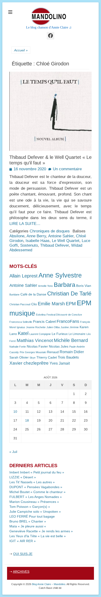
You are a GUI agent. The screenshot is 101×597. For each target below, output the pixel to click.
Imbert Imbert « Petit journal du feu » (36, 472)
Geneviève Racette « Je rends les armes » (41, 531)
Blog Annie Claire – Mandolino (48, 584)
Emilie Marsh (51, 303)
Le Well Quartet (65, 240)
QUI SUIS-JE (22, 554)
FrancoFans (68, 321)
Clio (34, 304)
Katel (23, 333)
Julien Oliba (53, 327)
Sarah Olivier (19, 357)
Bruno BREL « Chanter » (27, 521)
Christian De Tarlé (69, 293)
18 (27, 420)
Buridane (14, 294)
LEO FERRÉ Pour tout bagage (32, 516)
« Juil (13, 452)
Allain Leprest (23, 275)
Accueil (21, 50)
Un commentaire (67, 169)
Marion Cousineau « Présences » (34, 502)
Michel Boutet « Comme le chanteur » (37, 492)
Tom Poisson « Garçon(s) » (29, 506)
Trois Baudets (68, 357)
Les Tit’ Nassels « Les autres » (32, 482)
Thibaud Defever (54, 245)
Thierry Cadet (46, 357)
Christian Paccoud (19, 304)
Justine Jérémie (70, 327)
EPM (71, 303)
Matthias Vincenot (35, 340)
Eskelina (41, 314)
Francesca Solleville (20, 321)
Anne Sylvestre (60, 275)
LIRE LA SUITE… (24, 223)
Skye (32, 357)
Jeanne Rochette (36, 327)
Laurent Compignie (40, 334)
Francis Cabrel (44, 321)
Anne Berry (36, 236)
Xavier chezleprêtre (29, 363)
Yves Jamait (60, 363)
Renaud (53, 352)
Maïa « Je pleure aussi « (28, 526)
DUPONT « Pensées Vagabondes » (35, 487)
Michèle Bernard (71, 340)
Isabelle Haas (38, 240)
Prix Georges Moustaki (33, 352)
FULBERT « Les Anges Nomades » (35, 497)
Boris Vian (83, 286)
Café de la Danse (33, 294)
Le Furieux (60, 334)
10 (15, 411)
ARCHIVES (21, 571)
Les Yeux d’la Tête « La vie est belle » (37, 536)
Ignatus (21, 327)
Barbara (64, 284)
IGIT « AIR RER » (22, 541)
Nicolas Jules (58, 346)
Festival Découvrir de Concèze (64, 314)
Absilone (16, 236)
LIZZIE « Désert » (22, 477)
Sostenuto (29, 245)
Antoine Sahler (61, 236)
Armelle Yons (45, 285)
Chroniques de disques (50, 231)
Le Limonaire (77, 334)
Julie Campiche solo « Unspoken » (35, 511)
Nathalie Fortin (17, 346)
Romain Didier (72, 352)
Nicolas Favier (37, 346)
